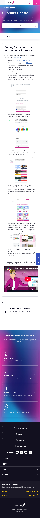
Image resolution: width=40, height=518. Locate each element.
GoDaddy (5, 491)
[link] (36, 2)
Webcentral (32, 495)
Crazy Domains (31, 491)
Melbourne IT (6, 495)
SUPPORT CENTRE (10, 8)
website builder (18, 57)
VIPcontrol (29, 63)
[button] (2, 2)
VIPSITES (7, 36)
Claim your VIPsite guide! (22, 60)
